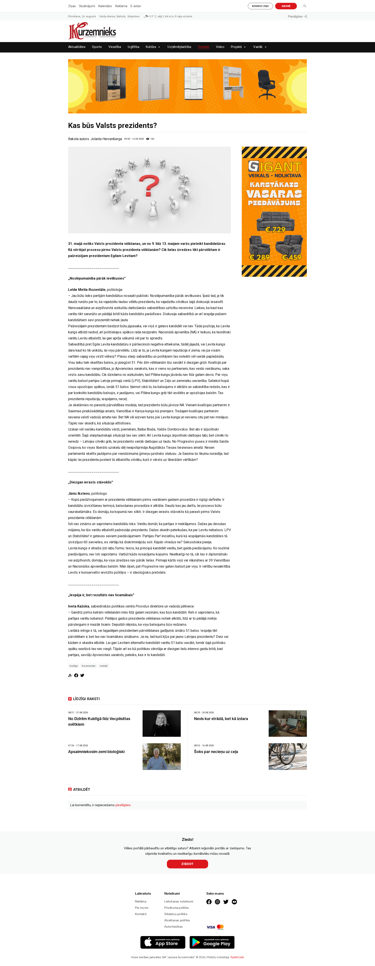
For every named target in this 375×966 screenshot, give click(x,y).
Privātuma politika (176, 908)
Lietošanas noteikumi (178, 901)
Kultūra (151, 47)
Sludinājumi (87, 6)
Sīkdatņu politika (175, 914)
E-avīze (136, 6)
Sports (97, 47)
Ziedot (187, 864)
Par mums (142, 908)
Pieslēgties (295, 16)
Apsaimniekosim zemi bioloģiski (96, 751)
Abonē (286, 6)
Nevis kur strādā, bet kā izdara (221, 718)
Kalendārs (105, 6)
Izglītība (133, 47)
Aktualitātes (77, 47)
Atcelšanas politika (177, 920)
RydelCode (237, 957)
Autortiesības (173, 926)
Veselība (115, 47)
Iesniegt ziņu (260, 6)
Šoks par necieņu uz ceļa (216, 751)
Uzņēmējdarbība (179, 47)
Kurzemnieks (88, 665)
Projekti (236, 47)
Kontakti (141, 914)
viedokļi (104, 665)
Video (220, 47)
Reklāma (121, 6)
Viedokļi (203, 47)
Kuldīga (74, 665)
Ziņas (72, 6)
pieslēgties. (123, 805)
